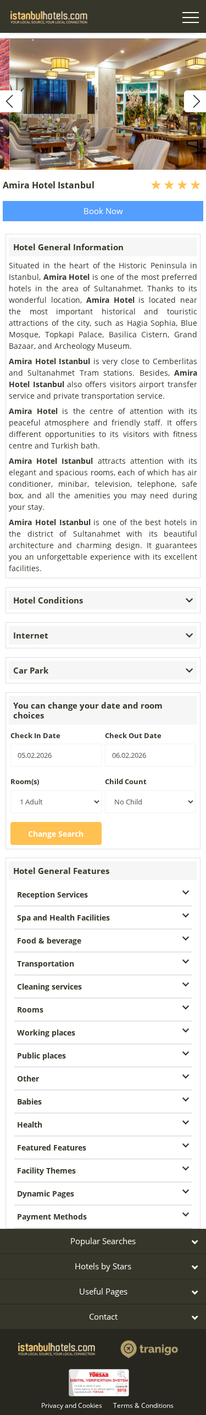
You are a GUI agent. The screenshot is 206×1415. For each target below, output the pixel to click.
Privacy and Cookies (71, 1405)
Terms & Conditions (143, 1405)
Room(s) (24, 781)
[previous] (11, 101)
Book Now (103, 210)
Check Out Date (133, 735)
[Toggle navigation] (190, 19)
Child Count (126, 781)
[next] (195, 101)
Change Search (55, 834)
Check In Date (35, 735)
